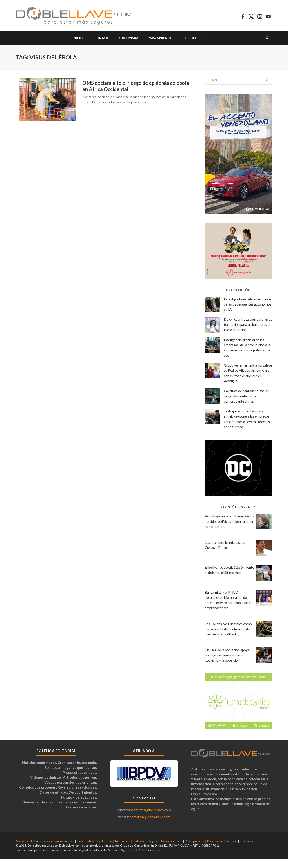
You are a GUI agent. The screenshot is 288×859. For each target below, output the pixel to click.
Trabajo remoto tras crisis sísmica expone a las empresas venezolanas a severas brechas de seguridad (247, 419)
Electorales (248, 841)
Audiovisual (129, 38)
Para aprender (161, 38)
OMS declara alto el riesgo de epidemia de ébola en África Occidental (135, 86)
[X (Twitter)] (251, 15)
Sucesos (231, 841)
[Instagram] (260, 15)
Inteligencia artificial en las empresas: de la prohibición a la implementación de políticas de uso (247, 347)
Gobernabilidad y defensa (94, 841)
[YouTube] (268, 15)
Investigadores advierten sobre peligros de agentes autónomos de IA (247, 304)
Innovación (122, 841)
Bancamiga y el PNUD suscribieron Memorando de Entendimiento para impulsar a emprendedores (228, 600)
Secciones (190, 38)
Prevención (215, 841)
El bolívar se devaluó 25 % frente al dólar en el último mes (229, 570)
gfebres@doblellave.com (152, 810)
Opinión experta (170, 841)
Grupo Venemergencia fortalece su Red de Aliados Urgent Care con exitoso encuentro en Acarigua (248, 373)
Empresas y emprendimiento (54, 841)
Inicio (78, 38)
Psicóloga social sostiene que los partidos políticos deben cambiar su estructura (229, 521)
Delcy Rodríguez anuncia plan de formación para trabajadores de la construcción (248, 324)
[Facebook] (243, 15)
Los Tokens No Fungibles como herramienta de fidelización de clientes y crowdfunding (228, 629)
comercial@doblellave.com (150, 817)
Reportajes (100, 38)
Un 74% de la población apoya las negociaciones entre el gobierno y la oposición (227, 655)
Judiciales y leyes (145, 841)
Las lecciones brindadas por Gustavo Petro (225, 545)
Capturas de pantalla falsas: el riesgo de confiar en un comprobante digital (246, 396)
